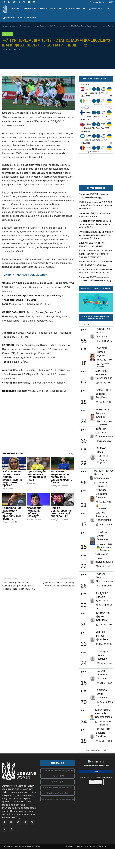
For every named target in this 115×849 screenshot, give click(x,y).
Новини (79, 846)
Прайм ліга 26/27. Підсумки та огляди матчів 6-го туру (93, 196)
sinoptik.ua (107, 777)
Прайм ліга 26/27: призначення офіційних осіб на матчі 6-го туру (95, 279)
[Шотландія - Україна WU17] (96, 136)
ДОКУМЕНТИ (8, 18)
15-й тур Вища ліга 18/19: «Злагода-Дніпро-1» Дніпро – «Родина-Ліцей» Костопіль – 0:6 (18, 585)
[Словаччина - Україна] (96, 124)
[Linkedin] (75, 62)
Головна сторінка (9, 26)
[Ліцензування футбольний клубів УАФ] (57, 799)
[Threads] (34, 2)
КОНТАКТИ (31, 18)
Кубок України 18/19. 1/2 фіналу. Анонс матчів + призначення (58, 584)
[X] (24, 2)
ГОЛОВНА (15, 9)
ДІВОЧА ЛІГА (94, 9)
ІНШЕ (20, 18)
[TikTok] (19, 2)
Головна (70, 846)
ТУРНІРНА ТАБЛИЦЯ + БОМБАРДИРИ (24, 274)
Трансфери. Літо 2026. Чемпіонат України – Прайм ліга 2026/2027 (95, 271)
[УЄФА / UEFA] (57, 776)
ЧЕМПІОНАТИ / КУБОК (75, 9)
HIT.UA (92, 781)
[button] (109, 8)
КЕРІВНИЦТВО (27, 9)
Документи (90, 846)
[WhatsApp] (68, 62)
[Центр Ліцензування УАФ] (57, 788)
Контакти (101, 846)
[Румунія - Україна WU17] (96, 147)
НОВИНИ (41, 9)
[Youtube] (29, 2)
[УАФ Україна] (57, 771)
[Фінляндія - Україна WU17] (96, 112)
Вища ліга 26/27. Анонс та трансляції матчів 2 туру (92, 244)
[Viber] (61, 62)
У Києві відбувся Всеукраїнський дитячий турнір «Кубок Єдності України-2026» (95, 224)
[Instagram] (9, 2)
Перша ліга (25, 26)
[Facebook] (4, 2)
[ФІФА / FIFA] (57, 782)
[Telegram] (14, 2)
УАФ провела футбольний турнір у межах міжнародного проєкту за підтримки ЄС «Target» (96, 235)
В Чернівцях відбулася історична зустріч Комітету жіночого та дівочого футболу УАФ (95, 253)
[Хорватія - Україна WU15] (96, 89)
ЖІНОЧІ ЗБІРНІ (56, 9)
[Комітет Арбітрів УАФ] (57, 793)
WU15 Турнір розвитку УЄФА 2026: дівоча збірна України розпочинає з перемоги (96, 205)
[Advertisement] (38, 549)
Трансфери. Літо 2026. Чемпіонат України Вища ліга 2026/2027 (95, 263)
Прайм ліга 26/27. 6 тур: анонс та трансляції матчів (95, 214)
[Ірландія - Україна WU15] (96, 101)
